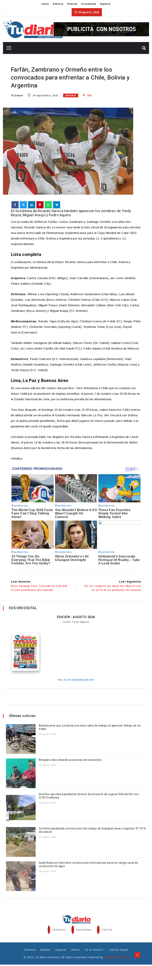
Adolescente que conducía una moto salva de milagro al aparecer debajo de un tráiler (90, 727)
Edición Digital (118, 949)
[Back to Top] (137, 955)
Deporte (105, 4)
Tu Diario (17, 95)
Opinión (45, 949)
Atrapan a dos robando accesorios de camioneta (70, 760)
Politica (58, 4)
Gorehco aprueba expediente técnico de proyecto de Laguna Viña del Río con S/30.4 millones (89, 796)
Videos (75, 949)
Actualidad (88, 4)
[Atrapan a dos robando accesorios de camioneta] (21, 773)
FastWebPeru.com (116, 957)
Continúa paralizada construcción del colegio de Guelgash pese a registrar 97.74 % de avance (92, 830)
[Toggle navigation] (7, 48)
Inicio (45, 4)
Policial (72, 4)
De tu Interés (93, 949)
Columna (29, 949)
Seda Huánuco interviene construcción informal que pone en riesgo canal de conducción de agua (88, 864)
